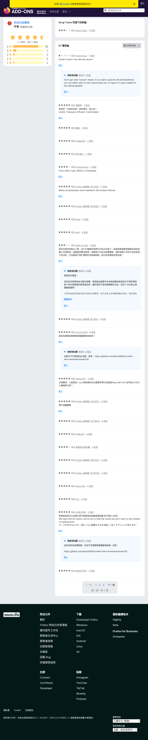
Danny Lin (26, 26)
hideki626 (80, 141)
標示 (61, 65)
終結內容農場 (21, 22)
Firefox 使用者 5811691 (87, 319)
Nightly (117, 619)
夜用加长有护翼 (83, 447)
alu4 (78, 232)
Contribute (46, 682)
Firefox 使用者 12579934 (88, 421)
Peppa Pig (81, 379)
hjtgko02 (80, 434)
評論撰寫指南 (48, 662)
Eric (77, 499)
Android (81, 641)
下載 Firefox (64, 4)
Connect (45, 677)
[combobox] (124, 10)
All (77, 651)
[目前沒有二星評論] (28, 58)
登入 (142, 3)
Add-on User (82, 245)
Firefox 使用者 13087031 (87, 460)
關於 (42, 619)
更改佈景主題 (119, 726)
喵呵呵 (79, 105)
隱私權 (6, 710)
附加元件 (45, 614)
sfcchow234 (81, 332)
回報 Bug (45, 657)
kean (78, 219)
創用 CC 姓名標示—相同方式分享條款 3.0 (51, 717)
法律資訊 (29, 710)
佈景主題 (54, 11)
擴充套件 (41, 11)
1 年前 (92, 55)
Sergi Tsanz (81, 30)
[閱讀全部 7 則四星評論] (28, 50)
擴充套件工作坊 (49, 630)
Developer (46, 688)
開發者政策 (46, 641)
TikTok (80, 688)
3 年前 (93, 167)
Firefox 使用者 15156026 (87, 473)
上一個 (88, 584)
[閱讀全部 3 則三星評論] (28, 54)
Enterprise (119, 636)
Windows (81, 625)
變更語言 (117, 717)
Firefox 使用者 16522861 (87, 206)
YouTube (81, 682)
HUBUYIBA (81, 512)
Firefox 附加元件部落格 (53, 625)
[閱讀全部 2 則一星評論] (28, 62)
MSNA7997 (81, 571)
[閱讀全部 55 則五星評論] (28, 46)
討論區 (44, 651)
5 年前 (92, 30)
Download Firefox (87, 619)
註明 (12, 717)
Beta (115, 625)
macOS (80, 630)
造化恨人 (80, 154)
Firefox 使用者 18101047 (87, 186)
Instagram (82, 677)
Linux (79, 646)
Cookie (17, 710)
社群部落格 (46, 646)
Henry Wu (80, 486)
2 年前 (87, 105)
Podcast (81, 698)
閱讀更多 (68, 299)
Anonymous (81, 55)
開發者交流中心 (49, 635)
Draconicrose (82, 167)
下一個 (111, 584)
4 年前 (85, 219)
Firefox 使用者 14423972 (87, 401)
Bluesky (81, 693)
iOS (78, 635)
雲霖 (78, 128)
